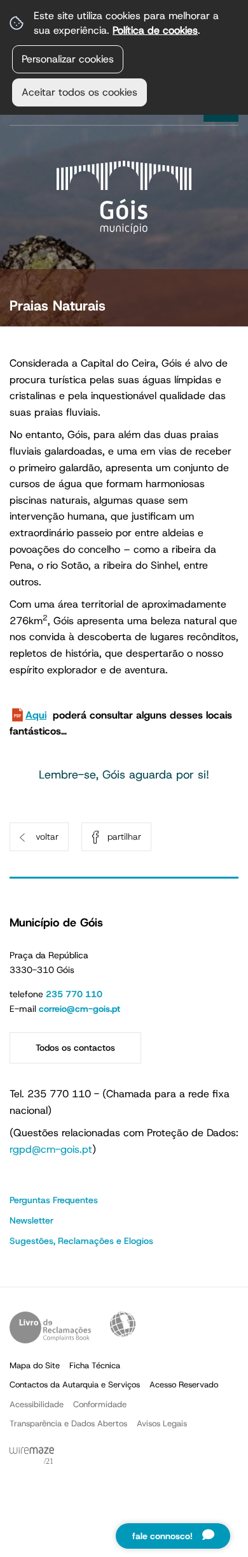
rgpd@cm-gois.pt (51, 1149)
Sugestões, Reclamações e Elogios (81, 1240)
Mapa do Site (35, 1365)
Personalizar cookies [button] (68, 59)
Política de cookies (155, 30)
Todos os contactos (75, 1047)
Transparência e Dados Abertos (68, 1423)
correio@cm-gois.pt (79, 1008)
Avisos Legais (162, 1423)
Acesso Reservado (183, 1384)
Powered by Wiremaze (32, 1456)
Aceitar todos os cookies (79, 92)
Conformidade (100, 1404)
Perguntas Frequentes (54, 1200)
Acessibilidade (122, 1324)
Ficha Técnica (94, 1365)
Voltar (47, 836)
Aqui (35, 715)
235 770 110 (74, 994)
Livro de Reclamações (50, 1327)
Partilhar (124, 836)
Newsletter (31, 1220)
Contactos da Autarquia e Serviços (75, 1384)
